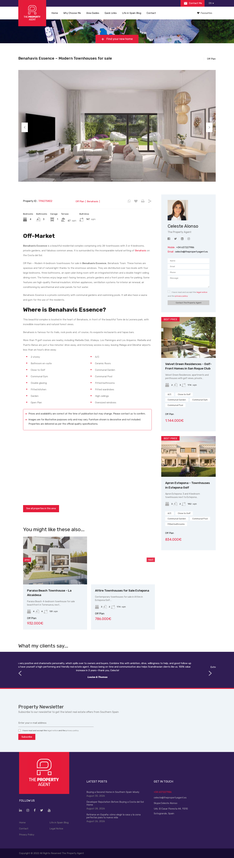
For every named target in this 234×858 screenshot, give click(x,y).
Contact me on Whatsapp (129, 201)
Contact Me (195, 3)
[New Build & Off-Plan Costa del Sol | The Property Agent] (32, 13)
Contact (151, 13)
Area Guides (92, 13)
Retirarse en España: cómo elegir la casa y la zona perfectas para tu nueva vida (113, 816)
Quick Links (111, 13)
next (150, 559)
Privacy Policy (26, 834)
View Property (52, 574)
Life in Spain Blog (131, 13)
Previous (24, 127)
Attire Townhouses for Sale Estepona (119, 590)
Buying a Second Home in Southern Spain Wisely (112, 792)
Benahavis (140, 250)
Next (209, 127)
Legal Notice (56, 828)
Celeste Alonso (169, 803)
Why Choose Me (72, 13)
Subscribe (26, 736)
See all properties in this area (41, 508)
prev (27, 559)
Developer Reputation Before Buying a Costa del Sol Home (115, 803)
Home (54, 13)
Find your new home (119, 39)
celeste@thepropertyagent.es (191, 251)
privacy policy (181, 296)
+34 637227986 (163, 792)
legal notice (202, 292)
